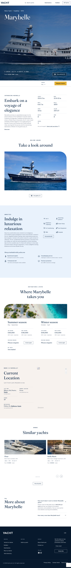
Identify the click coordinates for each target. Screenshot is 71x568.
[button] (6, 447)
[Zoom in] (66, 369)
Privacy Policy (47, 562)
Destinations (48, 2)
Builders (57, 2)
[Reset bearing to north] (66, 373)
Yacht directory (8, 553)
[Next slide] (61, 476)
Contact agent (28, 342)
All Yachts (66, 2)
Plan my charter (8, 550)
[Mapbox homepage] (41, 407)
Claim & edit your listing (52, 126)
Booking (6, 539)
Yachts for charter (8, 542)
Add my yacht (24, 542)
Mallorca (14, 406)
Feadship (16, 11)
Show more (6, 129)
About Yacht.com (42, 542)
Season (43, 82)
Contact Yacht (56, 562)
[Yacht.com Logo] (5, 3)
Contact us (40, 545)
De (9, 406)
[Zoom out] (66, 371)
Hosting (23, 539)
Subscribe (61, 551)
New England (12, 349)
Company (39, 539)
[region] (52, 388)
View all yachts (37, 483)
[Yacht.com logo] (8, 533)
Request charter (60, 83)
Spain (6, 392)
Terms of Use (64, 562)
